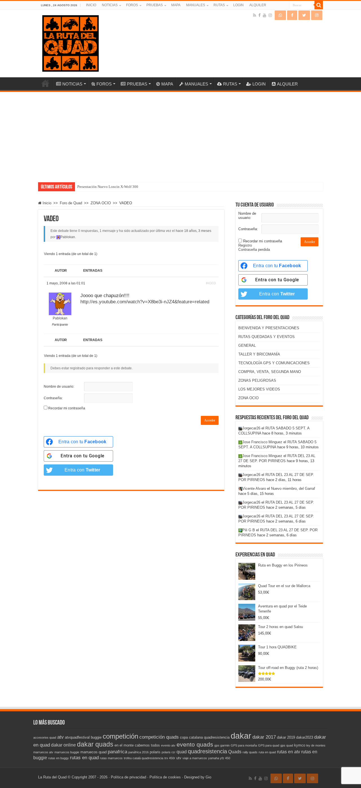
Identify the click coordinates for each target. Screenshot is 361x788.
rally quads (250, 752)
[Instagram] (316, 15)
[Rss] (254, 15)
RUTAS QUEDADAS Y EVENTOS (266, 337)
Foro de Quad (71, 203)
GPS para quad (268, 745)
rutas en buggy (58, 758)
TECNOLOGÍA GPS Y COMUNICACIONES (274, 363)
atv (60, 737)
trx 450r (169, 758)
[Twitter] (304, 15)
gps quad (286, 745)
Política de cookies (165, 777)
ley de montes (315, 745)
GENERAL (247, 345)
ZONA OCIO (101, 203)
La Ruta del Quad (52, 777)
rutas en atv (288, 751)
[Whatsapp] (280, 15)
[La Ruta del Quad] (70, 42)
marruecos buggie (66, 752)
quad (182, 751)
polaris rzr (168, 752)
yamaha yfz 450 (219, 758)
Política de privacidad (128, 777)
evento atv (168, 745)
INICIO (91, 5)
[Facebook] (259, 15)
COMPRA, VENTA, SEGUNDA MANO (269, 372)
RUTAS (219, 5)
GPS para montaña (244, 745)
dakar (241, 735)
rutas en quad (84, 757)
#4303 (211, 283)
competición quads (159, 737)
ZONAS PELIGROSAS (257, 380)
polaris (155, 752)
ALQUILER (257, 5)
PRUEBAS (154, 5)
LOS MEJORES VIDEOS (259, 389)
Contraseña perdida (254, 249)
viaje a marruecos (194, 758)
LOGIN (238, 5)
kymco (299, 745)
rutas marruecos (111, 758)
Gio (208, 777)
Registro (245, 245)
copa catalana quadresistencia (205, 737)
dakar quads (95, 744)
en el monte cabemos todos (137, 745)
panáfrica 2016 (138, 752)
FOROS (132, 5)
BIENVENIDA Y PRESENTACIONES (268, 328)
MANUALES (195, 5)
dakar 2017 (264, 737)
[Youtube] (264, 15)
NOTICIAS (110, 5)
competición (120, 736)
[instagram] (270, 15)
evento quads (195, 744)
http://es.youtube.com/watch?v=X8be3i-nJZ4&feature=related (144, 301)
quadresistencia (207, 751)
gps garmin (222, 745)
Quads (234, 751)
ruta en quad (267, 752)
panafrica (117, 751)
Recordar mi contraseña (66, 408)
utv (178, 758)
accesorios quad (44, 737)
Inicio (46, 203)
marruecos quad (93, 752)
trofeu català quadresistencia (143, 758)
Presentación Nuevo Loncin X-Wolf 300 (107, 187)
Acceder (209, 420)
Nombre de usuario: (59, 386)
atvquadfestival (77, 737)
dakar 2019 (286, 737)
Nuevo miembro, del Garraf (293, 488)
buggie (96, 737)
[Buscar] (318, 5)
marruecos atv (43, 752)
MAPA (175, 5)
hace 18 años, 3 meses (193, 231)
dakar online (63, 745)
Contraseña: (53, 398)
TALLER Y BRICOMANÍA (259, 354)
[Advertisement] (180, 134)
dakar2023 (304, 737)
